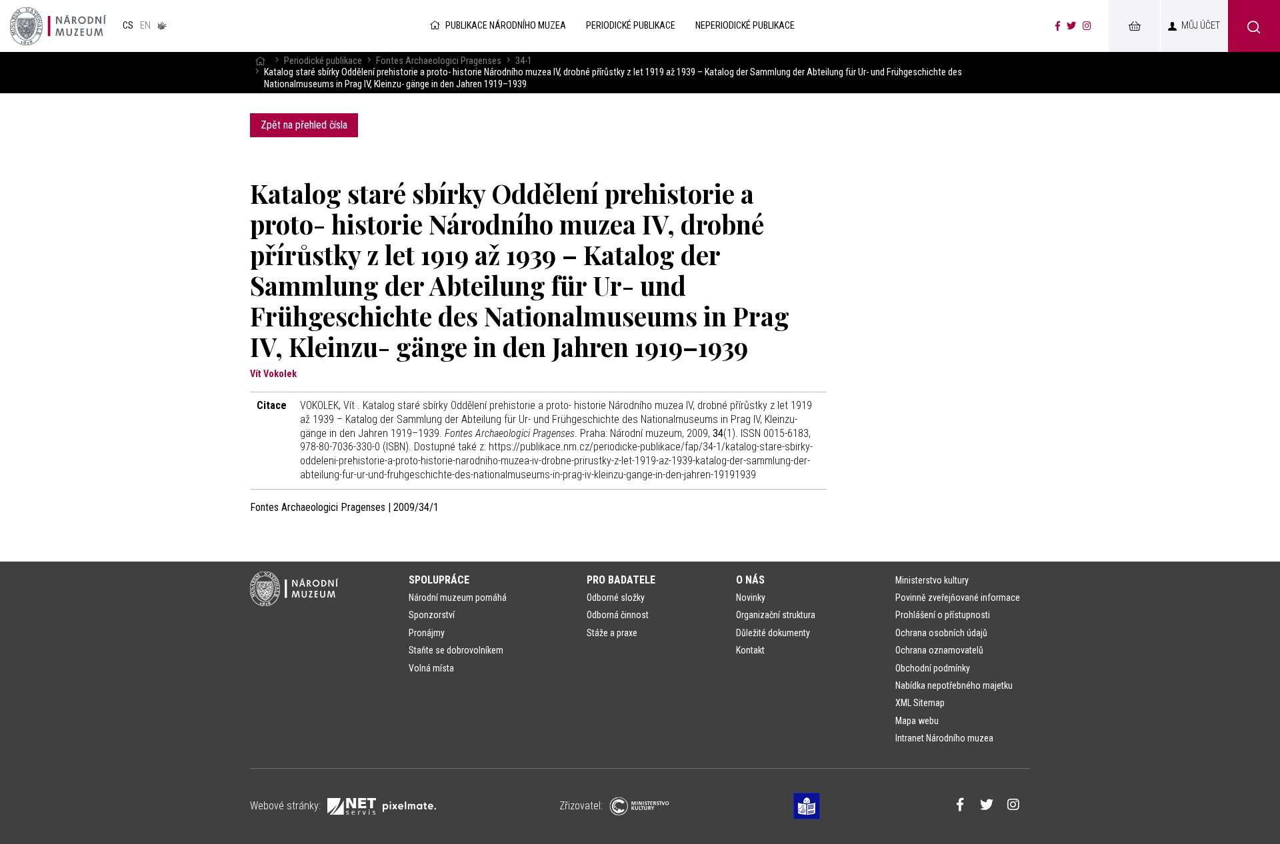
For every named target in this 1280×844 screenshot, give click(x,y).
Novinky (750, 597)
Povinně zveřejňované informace (957, 597)
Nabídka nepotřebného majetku (954, 685)
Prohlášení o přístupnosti (942, 615)
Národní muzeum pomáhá (458, 597)
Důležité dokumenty (773, 633)
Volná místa (431, 668)
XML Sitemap (920, 702)
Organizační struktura (775, 615)
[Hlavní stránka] (260, 61)
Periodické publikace (323, 61)
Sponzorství (432, 615)
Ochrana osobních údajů (941, 633)
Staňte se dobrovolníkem (456, 650)
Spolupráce (439, 580)
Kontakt (750, 650)
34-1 (523, 61)
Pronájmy (427, 633)
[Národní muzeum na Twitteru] (1071, 26)
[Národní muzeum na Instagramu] (1087, 26)
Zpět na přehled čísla (304, 125)
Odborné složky (616, 597)
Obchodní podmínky (932, 668)
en (145, 25)
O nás (750, 580)
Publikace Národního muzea (505, 25)
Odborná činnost (618, 615)
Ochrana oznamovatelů (939, 650)
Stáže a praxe (612, 633)
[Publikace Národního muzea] (58, 26)
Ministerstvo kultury (932, 580)
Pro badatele (621, 580)
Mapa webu (917, 720)
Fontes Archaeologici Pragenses (438, 61)
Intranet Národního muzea (944, 738)
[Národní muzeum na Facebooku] (1057, 26)
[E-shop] (1134, 26)
